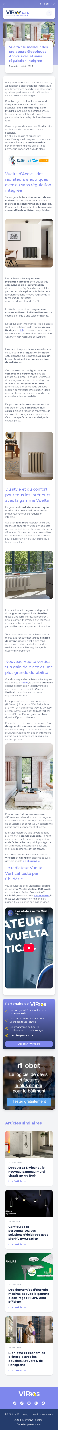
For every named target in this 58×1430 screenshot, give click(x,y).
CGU (16, 1420)
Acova (24, 682)
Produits (13, 66)
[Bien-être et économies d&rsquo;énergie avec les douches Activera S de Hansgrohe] (29, 1345)
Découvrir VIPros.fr (29, 1043)
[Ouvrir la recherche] (49, 13)
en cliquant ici (31, 861)
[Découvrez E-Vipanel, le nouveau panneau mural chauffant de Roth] (29, 1158)
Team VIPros (41, 895)
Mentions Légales (32, 1420)
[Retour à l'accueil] (4, 4)
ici (21, 330)
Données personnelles (29, 1424)
